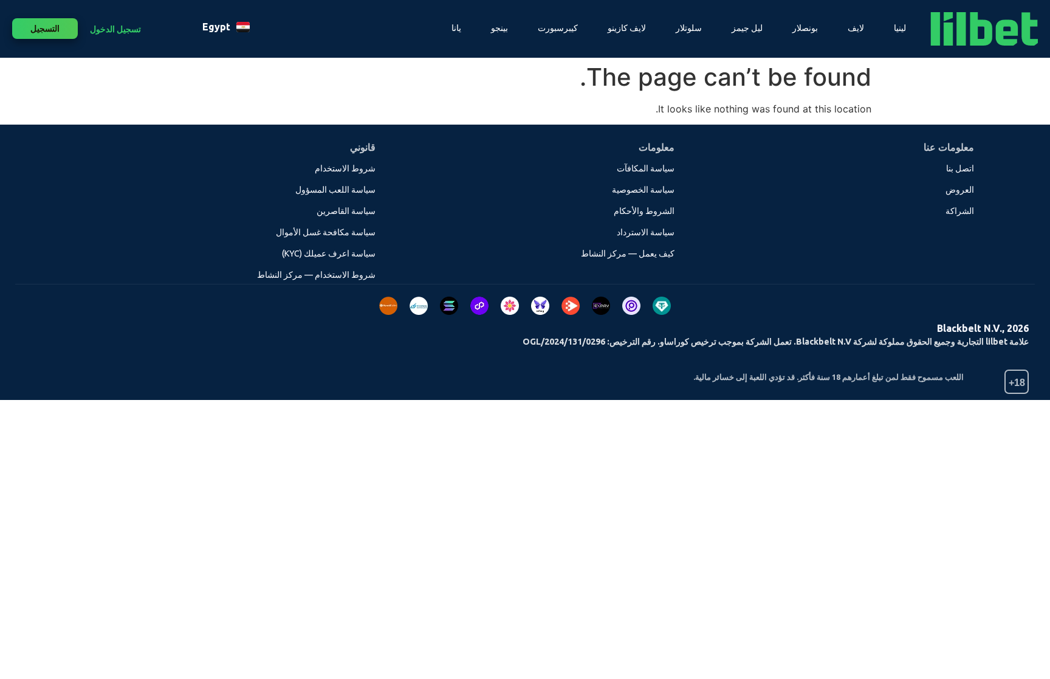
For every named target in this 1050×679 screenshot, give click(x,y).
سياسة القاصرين (346, 211)
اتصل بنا (960, 168)
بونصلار (805, 28)
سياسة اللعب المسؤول (335, 190)
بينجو (499, 28)
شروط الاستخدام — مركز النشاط (316, 275)
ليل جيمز (747, 28)
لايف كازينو (627, 28)
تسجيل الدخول (115, 29)
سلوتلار (689, 28)
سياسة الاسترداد (645, 232)
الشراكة (959, 211)
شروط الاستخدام (345, 168)
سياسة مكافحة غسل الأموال (326, 232)
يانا (456, 28)
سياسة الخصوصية (643, 190)
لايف (856, 28)
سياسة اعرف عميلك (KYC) (329, 253)
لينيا (900, 28)
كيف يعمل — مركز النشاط (627, 253)
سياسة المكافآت (645, 168)
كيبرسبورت (558, 28)
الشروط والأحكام (644, 211)
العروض (959, 190)
